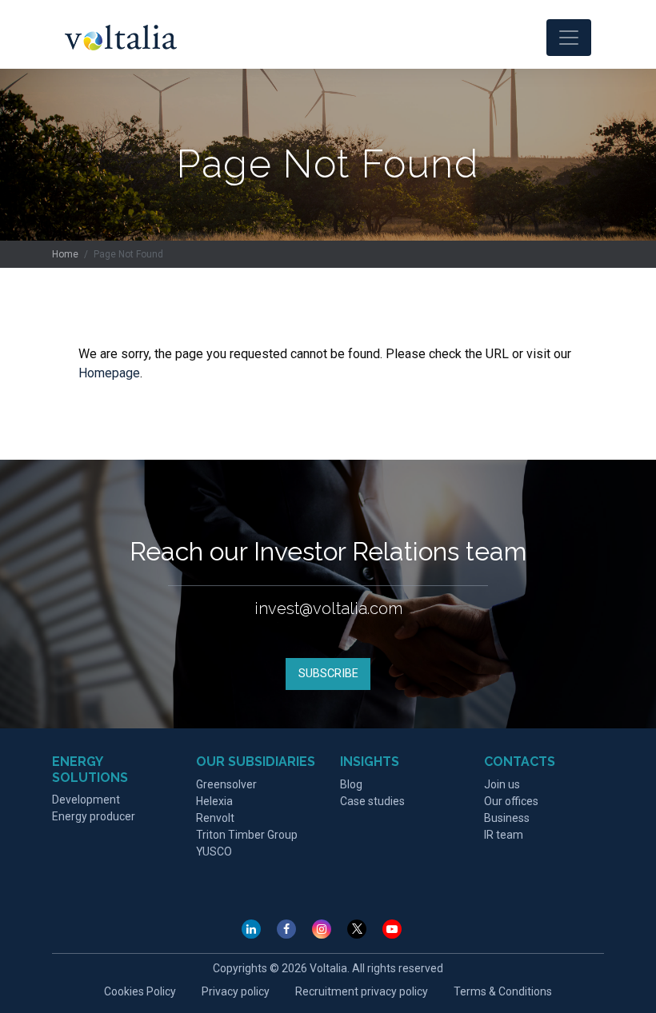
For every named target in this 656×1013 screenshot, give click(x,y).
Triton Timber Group (247, 834)
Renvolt (215, 818)
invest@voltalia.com (328, 608)
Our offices (511, 801)
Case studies (372, 801)
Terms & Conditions (503, 991)
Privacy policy (236, 991)
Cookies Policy (140, 991)
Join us (502, 784)
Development (86, 799)
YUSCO (214, 851)
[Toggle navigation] (568, 37)
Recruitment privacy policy (361, 991)
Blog (351, 784)
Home (65, 254)
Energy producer (93, 816)
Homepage (109, 373)
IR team (503, 834)
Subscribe (328, 673)
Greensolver (226, 784)
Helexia (214, 801)
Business (507, 818)
